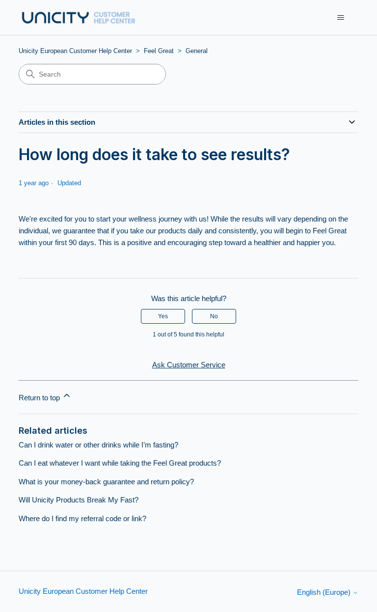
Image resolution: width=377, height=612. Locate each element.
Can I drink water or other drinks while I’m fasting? (98, 445)
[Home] (78, 17)
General (197, 51)
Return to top (40, 397)
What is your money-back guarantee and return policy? (106, 481)
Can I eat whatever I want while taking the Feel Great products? (120, 463)
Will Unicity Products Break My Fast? (78, 500)
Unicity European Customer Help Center (75, 51)
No (214, 316)
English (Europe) (324, 592)
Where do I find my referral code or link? (82, 518)
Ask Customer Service (188, 365)
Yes (163, 316)
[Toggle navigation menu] (340, 18)
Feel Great (159, 51)
